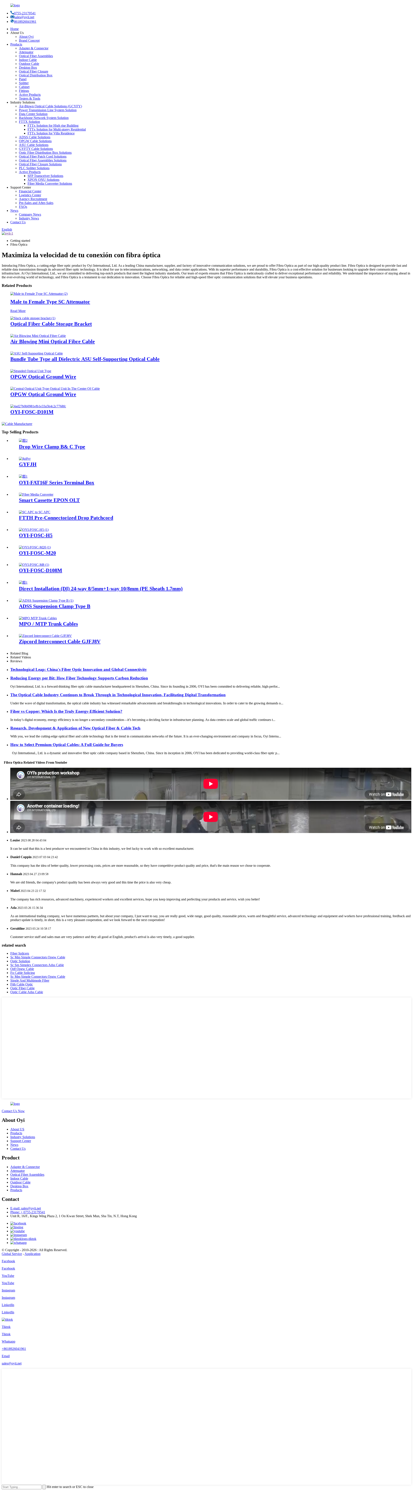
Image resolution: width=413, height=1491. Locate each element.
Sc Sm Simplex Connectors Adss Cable (37, 965)
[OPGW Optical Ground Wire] (30, 371)
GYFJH (28, 464)
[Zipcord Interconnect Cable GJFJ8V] (45, 636)
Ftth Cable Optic (21, 984)
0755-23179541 (25, 13)
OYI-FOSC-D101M (32, 412)
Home (14, 29)
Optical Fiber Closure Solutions (40, 164)
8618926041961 (25, 21)
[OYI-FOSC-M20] (35, 547)
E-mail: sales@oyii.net (25, 1208)
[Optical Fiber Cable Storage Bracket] (32, 318)
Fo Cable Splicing (22, 973)
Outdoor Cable (29, 63)
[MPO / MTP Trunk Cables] (38, 618)
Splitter (24, 83)
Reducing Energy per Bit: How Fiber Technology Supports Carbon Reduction (79, 678)
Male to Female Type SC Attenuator (50, 302)
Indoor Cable (28, 60)
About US (17, 1129)
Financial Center (30, 191)
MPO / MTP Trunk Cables (48, 624)
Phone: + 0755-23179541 (27, 1212)
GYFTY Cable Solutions (36, 149)
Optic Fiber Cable (22, 988)
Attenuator (26, 52)
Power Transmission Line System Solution (48, 110)
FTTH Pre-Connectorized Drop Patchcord (66, 518)
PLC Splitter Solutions (34, 168)
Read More (18, 311)
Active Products (30, 94)
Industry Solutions (22, 1137)
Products (16, 44)
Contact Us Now (13, 1111)
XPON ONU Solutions (43, 179)
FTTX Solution (29, 121)
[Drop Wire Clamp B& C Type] (23, 440)
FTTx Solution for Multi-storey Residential (57, 129)
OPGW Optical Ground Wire (43, 376)
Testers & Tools (29, 98)
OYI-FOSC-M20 (37, 553)
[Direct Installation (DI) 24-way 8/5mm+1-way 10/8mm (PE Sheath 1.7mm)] (23, 582)
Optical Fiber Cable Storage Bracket (51, 324)
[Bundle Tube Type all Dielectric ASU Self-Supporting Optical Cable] (36, 353)
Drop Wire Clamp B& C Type (52, 446)
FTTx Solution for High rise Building (53, 125)
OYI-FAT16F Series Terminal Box (56, 482)
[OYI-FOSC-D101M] (38, 406)
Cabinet (24, 87)
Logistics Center (30, 195)
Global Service (12, 1254)
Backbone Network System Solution (44, 118)
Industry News (29, 218)
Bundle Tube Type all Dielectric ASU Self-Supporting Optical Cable (85, 359)
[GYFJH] (25, 458)
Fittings (24, 91)
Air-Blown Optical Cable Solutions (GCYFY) (50, 106)
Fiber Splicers (19, 953)
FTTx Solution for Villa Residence (51, 133)
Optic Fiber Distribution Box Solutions (45, 152)
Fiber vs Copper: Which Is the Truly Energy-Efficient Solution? (66, 711)
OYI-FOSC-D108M (40, 570)
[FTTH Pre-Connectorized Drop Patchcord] (34, 512)
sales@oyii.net (24, 17)
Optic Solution (20, 961)
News (14, 210)
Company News (30, 214)
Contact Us (18, 222)
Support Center (20, 1141)
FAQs (23, 207)
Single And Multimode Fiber (29, 980)
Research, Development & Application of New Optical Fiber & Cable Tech (75, 728)
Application (32, 1254)
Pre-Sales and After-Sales (36, 203)
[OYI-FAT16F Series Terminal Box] (23, 476)
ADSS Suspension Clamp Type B (54, 606)
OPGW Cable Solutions (35, 141)
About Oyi (26, 36)
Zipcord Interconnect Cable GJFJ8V (59, 641)
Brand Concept (29, 40)
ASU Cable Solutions (33, 145)
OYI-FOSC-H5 (35, 535)
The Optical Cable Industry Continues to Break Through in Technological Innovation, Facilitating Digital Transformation (118, 695)
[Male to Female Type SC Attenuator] (39, 293)
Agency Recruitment (33, 199)
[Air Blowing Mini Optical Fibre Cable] (38, 336)
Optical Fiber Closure (33, 71)
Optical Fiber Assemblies (36, 56)
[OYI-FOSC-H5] (34, 530)
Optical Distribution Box (35, 75)
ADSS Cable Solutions (34, 137)
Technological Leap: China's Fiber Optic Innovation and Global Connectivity (78, 669)
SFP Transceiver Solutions (45, 176)
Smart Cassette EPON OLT (49, 500)
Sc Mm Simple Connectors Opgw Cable (37, 957)
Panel (22, 79)
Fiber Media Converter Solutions (50, 183)
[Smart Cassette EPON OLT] (36, 494)
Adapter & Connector (33, 48)
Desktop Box (28, 67)
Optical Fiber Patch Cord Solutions (42, 156)
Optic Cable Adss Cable (26, 992)
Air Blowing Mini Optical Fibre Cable (52, 341)
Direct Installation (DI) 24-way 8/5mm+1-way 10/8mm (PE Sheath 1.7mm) (101, 588)
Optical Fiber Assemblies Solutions (42, 160)
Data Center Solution (33, 114)
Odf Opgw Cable (22, 969)
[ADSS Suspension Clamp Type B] (46, 600)
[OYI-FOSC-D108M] (34, 565)
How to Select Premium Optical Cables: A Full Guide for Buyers (66, 744)
